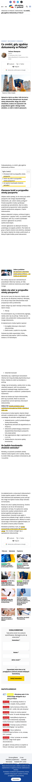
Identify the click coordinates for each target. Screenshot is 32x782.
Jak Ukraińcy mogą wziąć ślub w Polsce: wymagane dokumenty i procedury (7, 583)
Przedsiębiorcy (24, 764)
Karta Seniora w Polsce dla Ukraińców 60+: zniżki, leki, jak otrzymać (15, 708)
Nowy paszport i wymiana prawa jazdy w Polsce (7, 565)
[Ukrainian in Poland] (16, 6)
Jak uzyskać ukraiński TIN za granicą (23, 618)
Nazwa (16, 652)
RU (6, 6)
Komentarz (16, 640)
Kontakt (23, 759)
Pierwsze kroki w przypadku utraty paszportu (14, 175)
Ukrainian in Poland (7, 11)
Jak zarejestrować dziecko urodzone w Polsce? (6, 619)
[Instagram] (14, 2)
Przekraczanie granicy (10, 764)
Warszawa (9, 762)
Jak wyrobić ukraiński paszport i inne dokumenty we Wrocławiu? (23, 583)
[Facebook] (10, 2)
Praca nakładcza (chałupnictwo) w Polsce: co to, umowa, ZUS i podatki (15, 732)
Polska (10, 53)
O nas (21, 757)
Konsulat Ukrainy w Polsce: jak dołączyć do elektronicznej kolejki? (23, 566)
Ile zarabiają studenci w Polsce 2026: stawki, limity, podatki (14, 703)
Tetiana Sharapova (14, 51)
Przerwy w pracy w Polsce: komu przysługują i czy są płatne (15, 726)
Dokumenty (19, 11)
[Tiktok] (21, 2)
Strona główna (13, 757)
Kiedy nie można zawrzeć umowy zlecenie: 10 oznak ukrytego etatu (16, 713)
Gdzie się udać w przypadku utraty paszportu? (13, 180)
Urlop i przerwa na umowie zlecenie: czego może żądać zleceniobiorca (15, 740)
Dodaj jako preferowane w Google (17, 70)
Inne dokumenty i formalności (15, 41)
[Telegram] (18, 2)
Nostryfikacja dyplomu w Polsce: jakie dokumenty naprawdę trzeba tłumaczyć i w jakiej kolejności (15, 720)
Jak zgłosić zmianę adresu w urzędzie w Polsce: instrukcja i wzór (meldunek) (15, 746)
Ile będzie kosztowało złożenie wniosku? (13, 184)
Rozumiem (16, 779)
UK (2, 6)
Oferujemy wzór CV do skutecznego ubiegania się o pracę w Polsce (18, 696)
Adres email (16, 660)
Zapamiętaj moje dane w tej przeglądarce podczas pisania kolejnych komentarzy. (16, 672)
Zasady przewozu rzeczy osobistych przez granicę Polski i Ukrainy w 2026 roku (15, 408)
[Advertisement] (16, 27)
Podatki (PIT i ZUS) (20, 762)
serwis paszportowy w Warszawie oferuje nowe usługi (14, 529)
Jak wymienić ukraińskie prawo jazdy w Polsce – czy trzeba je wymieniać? (21, 274)
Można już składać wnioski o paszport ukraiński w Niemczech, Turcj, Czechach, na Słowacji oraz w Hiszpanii (23, 601)
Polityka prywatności (12, 759)
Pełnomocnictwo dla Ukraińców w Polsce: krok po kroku (7, 600)
